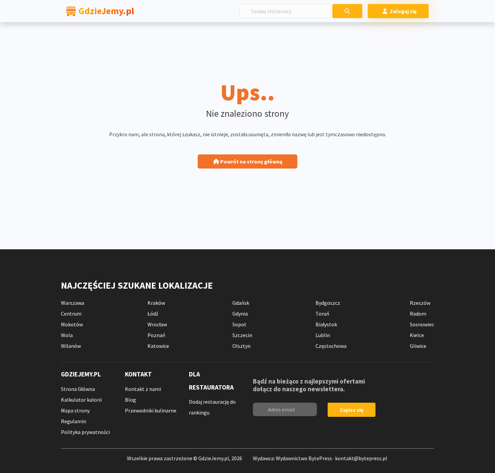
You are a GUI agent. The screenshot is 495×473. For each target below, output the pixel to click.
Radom (418, 313)
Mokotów (72, 324)
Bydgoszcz (328, 302)
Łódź (152, 313)
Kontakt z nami (143, 389)
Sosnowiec (422, 324)
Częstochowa (331, 345)
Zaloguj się (403, 11)
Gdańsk (240, 302)
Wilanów (71, 345)
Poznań (156, 335)
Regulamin (73, 421)
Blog (130, 399)
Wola (67, 335)
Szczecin (242, 335)
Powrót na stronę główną (250, 161)
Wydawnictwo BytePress (304, 458)
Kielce (417, 335)
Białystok (326, 324)
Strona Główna (78, 389)
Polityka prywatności (85, 432)
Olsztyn (241, 345)
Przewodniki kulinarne (150, 410)
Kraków (156, 302)
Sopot (239, 324)
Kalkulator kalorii (81, 399)
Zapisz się (351, 409)
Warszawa (72, 302)
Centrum (71, 313)
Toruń (322, 313)
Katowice (158, 345)
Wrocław (157, 324)
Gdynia (240, 313)
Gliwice (418, 345)
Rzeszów (420, 302)
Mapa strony (75, 410)
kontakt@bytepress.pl (361, 458)
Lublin (323, 335)
